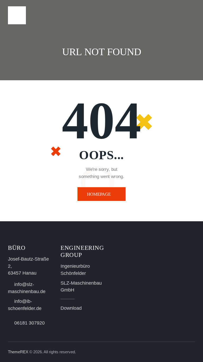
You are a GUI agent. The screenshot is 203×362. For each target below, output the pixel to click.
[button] (193, 14)
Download (71, 308)
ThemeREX (18, 352)
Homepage (99, 194)
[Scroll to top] (193, 352)
